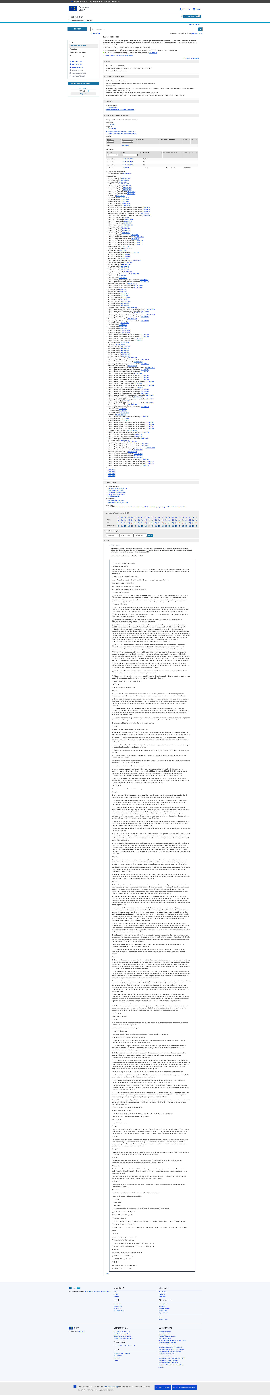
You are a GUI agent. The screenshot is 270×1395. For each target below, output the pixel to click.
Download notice (77, 67)
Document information (78, 46)
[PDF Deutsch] (132, 522)
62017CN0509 (138, 338)
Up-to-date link (77, 61)
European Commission (165, 1338)
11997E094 (111, 124)
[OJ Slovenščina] (189, 525)
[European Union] (74, 1328)
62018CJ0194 (125, 342)
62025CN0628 (132, 452)
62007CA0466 (131, 192)
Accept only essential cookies (184, 1387)
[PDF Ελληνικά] (138, 522)
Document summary (77, 56)
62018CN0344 (145, 369)
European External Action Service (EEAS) (170, 1347)
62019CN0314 (150, 403)
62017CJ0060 (125, 323)
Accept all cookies (163, 1387)
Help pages (117, 1292)
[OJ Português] (179, 525)
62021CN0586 (150, 428)
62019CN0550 (132, 405)
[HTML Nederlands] (172, 520)
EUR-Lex (76, 17)
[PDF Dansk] (128, 522)
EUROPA (71, 24)
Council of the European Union (167, 1336)
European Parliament (165, 1331)
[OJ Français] (145, 525)
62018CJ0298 (120, 344)
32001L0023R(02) (128, 162)
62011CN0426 (135, 252)
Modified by (110, 168)
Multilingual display (112, 531)
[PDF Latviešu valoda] (159, 522)
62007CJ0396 (125, 199)
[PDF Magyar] (166, 522)
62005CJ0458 (125, 184)
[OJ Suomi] (193, 525)
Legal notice (117, 1304)
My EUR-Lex (186, 9)
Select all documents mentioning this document (121, 133)
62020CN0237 (145, 416)
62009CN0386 (135, 238)
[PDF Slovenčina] (186, 522)
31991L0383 (111, 474)
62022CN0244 (145, 432)
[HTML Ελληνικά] (138, 520)
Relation (109, 139)
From (185, 139)
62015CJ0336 (123, 276)
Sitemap (116, 1296)
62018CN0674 (138, 373)
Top (107, 1274)
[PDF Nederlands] (172, 522)
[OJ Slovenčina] (186, 525)
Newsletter (162, 1294)
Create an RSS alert (78, 76)
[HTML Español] (122, 520)
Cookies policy (118, 1306)
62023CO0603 (125, 440)
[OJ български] (118, 525)
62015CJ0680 (123, 278)
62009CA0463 (128, 221)
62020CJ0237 (123, 409)
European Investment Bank (167, 1354)
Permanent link (77, 64)
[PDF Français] (145, 522)
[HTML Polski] (176, 520)
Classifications (111, 482)
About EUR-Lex (163, 1292)
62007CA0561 (120, 196)
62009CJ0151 (125, 227)
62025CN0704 (150, 461)
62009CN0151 (135, 235)
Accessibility (117, 1308)
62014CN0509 (135, 274)
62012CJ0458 (126, 254)
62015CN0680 (138, 285)
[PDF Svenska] (196, 522)
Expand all (187, 58)
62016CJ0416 (125, 299)
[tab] (151, 61)
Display (150, 535)
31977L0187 (125, 145)
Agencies (161, 1367)
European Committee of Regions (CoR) (170, 1351)
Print (198, 24)
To (192, 139)
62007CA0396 (127, 188)
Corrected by (110, 159)
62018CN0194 (145, 364)
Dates (108, 62)
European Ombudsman (165, 1356)
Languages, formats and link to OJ (117, 513)
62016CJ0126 (123, 289)
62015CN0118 (144, 280)
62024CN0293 (132, 442)
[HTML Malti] (169, 520)
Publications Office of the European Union (97, 1291)
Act (123, 139)
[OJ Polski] (176, 525)
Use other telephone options (122, 1334)
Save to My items (77, 70)
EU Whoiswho (163, 1310)
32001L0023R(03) (128, 165)
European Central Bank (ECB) (167, 1343)
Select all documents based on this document (120, 131)
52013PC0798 (127, 173)
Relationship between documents (117, 116)
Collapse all (195, 58)
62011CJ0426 (123, 250)
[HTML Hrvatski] (152, 520)
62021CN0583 (150, 422)
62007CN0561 (147, 215)
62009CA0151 (127, 217)
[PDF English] (142, 522)
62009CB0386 (127, 223)
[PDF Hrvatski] (152, 522)
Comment (141, 139)
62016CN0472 (132, 319)
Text (71, 42)
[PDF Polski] (176, 522)
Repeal (109, 145)
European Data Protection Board (168, 1360)
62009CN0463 (139, 242)
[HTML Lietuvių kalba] (162, 520)
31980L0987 (111, 472)
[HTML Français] (145, 520)
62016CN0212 (145, 311)
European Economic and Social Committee (171, 1349)
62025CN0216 (145, 446)
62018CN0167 (132, 358)
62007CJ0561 (146, 207)
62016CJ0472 (125, 303)
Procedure (73, 49)
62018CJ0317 (126, 346)
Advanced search (196, 33)
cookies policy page (111, 1387)
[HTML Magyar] (166, 520)
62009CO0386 (125, 246)
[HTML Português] (179, 520)
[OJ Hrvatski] (152, 525)
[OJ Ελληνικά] (138, 525)
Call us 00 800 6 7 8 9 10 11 (122, 1331)
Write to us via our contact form (123, 1336)
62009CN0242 (139, 236)
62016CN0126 (132, 307)
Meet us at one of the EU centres (123, 1338)
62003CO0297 (126, 178)
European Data (163, 1304)
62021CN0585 (150, 426)
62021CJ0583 (125, 418)
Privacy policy (118, 1355)
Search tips (96, 33)
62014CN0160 (128, 272)
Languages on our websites (122, 1353)
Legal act (83, 94)
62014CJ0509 (125, 270)
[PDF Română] (183, 522)
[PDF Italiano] (155, 522)
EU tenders (162, 1306)
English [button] (198, 9)
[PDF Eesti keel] (135, 522)
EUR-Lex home (79, 24)
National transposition (78, 52)
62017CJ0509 (123, 325)
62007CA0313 (127, 186)
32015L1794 (126, 168)
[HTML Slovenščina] (189, 520)
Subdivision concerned (168, 139)
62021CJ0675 (125, 420)
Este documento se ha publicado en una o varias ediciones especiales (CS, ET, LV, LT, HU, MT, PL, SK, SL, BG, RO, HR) (140, 50)
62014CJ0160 (125, 268)
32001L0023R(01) (128, 159)
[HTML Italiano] (155, 520)
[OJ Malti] (169, 525)
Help (192, 24)
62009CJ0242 (126, 229)
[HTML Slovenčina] (186, 520)
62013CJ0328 (125, 258)
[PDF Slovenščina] (189, 522)
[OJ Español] (122, 525)
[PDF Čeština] (125, 522)
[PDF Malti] (169, 522)
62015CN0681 (138, 287)
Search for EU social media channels (124, 1346)
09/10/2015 (83, 88)
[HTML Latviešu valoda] (159, 520)
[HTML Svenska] (196, 520)
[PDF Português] (179, 522)
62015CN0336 (132, 283)
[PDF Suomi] (193, 522)
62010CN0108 (128, 248)
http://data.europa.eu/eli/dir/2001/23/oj (119, 55)
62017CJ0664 (126, 330)
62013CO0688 (126, 264)
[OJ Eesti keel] (135, 525)
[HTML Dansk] (128, 520)
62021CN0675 (132, 430)
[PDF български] (118, 522)
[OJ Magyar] (166, 525)
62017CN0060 (145, 334)
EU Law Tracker (163, 1319)
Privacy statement (119, 1310)
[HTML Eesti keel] (135, 520)
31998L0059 (111, 476)
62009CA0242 (129, 219)
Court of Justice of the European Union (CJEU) (172, 1340)
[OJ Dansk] (128, 525)
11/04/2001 (83, 91)
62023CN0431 (138, 434)
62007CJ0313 (125, 197)
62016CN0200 (150, 309)
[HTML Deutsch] (132, 520)
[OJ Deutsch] (132, 525)
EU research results (164, 1308)
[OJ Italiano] (155, 525)
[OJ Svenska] (196, 525)
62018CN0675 (138, 387)
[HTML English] (142, 520)
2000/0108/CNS (112, 107)
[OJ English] (142, 525)
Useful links (162, 1296)
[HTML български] (118, 520)
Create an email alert (79, 73)
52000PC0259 (112, 128)
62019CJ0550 (126, 401)
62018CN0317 (132, 365)
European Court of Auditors (166, 1345)
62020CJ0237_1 (121, 414)
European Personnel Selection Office (169, 1362)
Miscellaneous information (115, 77)
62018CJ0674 (125, 350)
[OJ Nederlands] (172, 525)
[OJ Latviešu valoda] (159, 525)
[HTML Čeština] (125, 520)
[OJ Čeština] (125, 525)
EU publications (163, 1313)
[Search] (200, 29)
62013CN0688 (128, 262)
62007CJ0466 (126, 203)
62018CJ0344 (125, 348)
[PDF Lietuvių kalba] (162, 522)
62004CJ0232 (123, 182)
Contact (116, 1294)
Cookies (116, 1360)
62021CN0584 (150, 424)
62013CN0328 (136, 260)
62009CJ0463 (126, 231)
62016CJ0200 (125, 295)
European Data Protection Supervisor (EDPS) (172, 1358)
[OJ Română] (183, 525)
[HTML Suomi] (193, 520)
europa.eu (82, 1331)
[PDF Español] (122, 522)
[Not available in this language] (149, 520)
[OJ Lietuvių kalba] (162, 525)
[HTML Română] (183, 520)
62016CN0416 (138, 313)
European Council (164, 1334)
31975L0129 (111, 470)
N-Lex (160, 1317)
